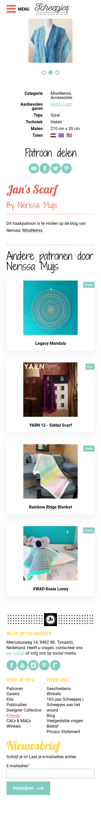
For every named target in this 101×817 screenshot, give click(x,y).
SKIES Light (61, 104)
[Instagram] (33, 665)
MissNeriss (32, 230)
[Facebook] (11, 665)
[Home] (52, 9)
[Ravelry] (55, 665)
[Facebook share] (45, 168)
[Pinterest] (66, 168)
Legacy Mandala (50, 343)
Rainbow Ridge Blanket (50, 507)
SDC (90, 367)
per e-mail (15, 653)
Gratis (88, 285)
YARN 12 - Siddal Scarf (50, 425)
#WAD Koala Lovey (50, 588)
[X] (56, 168)
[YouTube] (22, 665)
